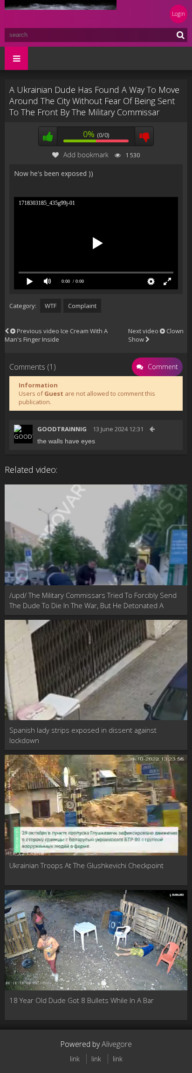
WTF (50, 306)
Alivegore (117, 1044)
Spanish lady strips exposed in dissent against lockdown (83, 735)
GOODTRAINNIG (62, 429)
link (75, 1058)
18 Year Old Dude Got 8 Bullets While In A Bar (81, 1000)
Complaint (82, 306)
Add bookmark (86, 154)
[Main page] (61, 14)
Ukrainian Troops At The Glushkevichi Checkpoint (86, 865)
